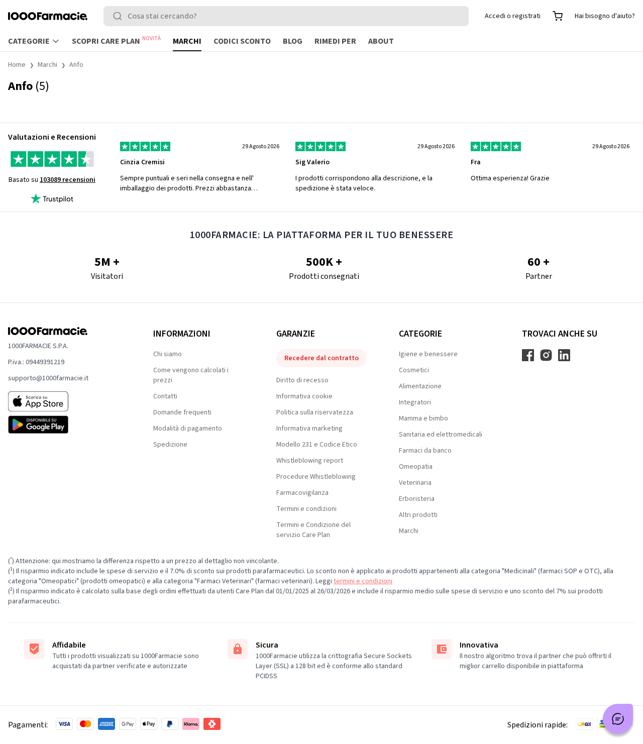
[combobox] (286, 16)
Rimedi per (335, 41)
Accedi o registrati (513, 16)
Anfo (76, 65)
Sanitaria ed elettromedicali (440, 435)
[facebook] (528, 355)
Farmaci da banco (425, 451)
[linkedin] (564, 355)
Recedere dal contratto (321, 358)
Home (17, 65)
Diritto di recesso (302, 380)
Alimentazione (420, 386)
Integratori (415, 402)
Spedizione (170, 445)
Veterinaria (415, 483)
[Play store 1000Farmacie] (64, 424)
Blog (292, 41)
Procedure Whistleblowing (316, 477)
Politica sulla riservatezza (314, 412)
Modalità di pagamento (187, 428)
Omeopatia (416, 467)
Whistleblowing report (309, 461)
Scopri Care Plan (116, 41)
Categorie (29, 41)
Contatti (165, 396)
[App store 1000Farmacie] (64, 401)
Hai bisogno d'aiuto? (605, 16)
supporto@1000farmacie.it (48, 378)
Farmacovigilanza (302, 493)
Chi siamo (167, 354)
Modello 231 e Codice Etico (316, 445)
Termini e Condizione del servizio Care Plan (313, 530)
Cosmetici (414, 370)
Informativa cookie (304, 396)
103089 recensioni (67, 180)
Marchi (187, 41)
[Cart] (558, 16)
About (381, 41)
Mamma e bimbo (423, 418)
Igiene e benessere (428, 354)
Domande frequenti (182, 412)
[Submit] (120, 16)
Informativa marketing (309, 428)
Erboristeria (417, 499)
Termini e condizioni (306, 509)
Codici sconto (242, 41)
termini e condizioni (363, 581)
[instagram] (546, 355)
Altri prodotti (418, 515)
